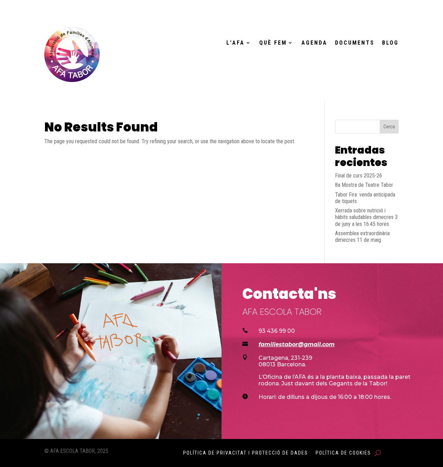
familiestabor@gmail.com (297, 344)
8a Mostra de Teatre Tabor (364, 185)
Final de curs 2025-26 (358, 175)
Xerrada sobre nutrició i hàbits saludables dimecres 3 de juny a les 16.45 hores (366, 217)
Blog (390, 43)
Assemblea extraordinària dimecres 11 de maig (362, 236)
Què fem (273, 43)
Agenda (314, 43)
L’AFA (235, 43)
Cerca (389, 126)
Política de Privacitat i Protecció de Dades (245, 453)
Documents (354, 43)
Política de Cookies (343, 453)
